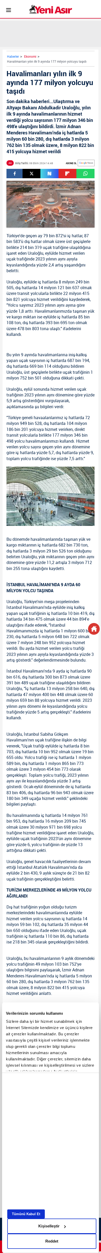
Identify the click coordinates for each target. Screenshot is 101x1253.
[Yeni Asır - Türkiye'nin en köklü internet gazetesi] (50, 9)
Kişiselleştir (49, 1226)
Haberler (13, 56)
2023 (40, 259)
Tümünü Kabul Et (26, 1214)
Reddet (51, 1241)
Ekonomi (30, 56)
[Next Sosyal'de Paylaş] (49, 173)
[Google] (86, 163)
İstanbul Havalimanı (25, 607)
